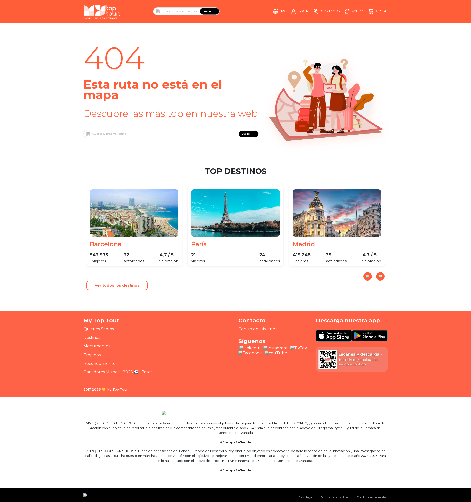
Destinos (91, 337)
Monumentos (96, 346)
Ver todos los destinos (117, 285)
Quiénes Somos (98, 329)
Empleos (92, 355)
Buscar (207, 11)
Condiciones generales (372, 497)
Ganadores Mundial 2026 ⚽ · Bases (117, 372)
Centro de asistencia (258, 329)
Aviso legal (306, 497)
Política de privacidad (334, 497)
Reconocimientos (100, 363)
